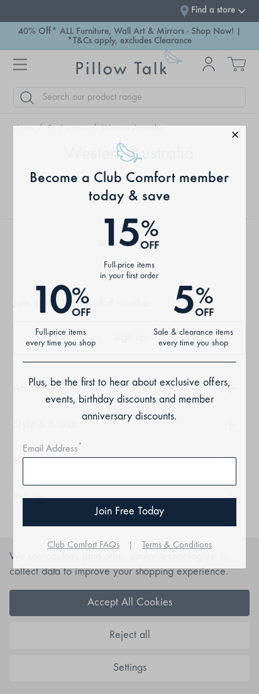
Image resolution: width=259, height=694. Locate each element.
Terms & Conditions (177, 545)
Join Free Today (129, 512)
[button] (129, 137)
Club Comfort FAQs (83, 545)
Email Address (52, 449)
